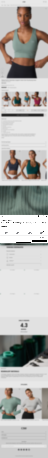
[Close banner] (46, 216)
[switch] (18, 233)
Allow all (39, 241)
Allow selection (24, 241)
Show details (41, 237)
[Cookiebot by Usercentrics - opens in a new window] (38, 216)
